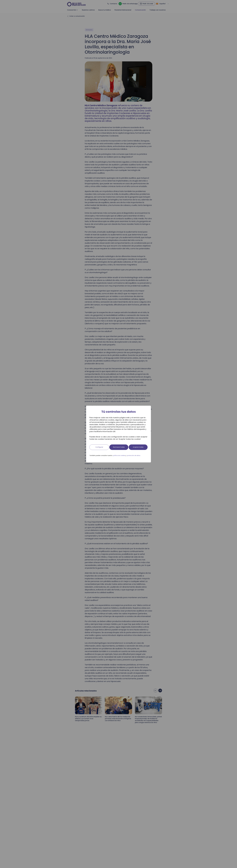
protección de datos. (134, 455)
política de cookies (119, 455)
